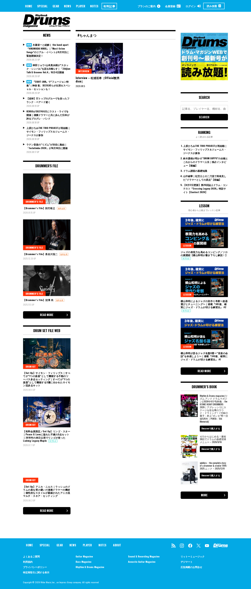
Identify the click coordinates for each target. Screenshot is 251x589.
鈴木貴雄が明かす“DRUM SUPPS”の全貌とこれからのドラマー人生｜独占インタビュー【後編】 (205, 161)
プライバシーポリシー (35, 567)
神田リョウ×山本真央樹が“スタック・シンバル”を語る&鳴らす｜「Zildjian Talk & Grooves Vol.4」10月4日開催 (48, 68)
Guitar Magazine (84, 556)
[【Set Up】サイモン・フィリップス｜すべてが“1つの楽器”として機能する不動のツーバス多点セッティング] (47, 353)
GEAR (56, 6)
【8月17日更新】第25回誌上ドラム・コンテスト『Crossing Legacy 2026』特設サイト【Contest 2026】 (205, 188)
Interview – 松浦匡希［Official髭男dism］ (98, 79)
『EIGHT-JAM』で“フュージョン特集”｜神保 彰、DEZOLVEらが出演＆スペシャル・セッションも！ (48, 85)
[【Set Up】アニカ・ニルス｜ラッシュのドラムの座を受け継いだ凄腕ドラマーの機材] (47, 467)
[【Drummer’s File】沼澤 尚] (47, 280)
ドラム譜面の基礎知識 (195, 170)
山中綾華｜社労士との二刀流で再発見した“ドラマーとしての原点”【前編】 (204, 177)
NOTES (94, 6)
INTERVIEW (83, 71)
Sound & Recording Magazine (143, 556)
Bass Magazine (83, 561)
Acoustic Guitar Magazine (141, 561)
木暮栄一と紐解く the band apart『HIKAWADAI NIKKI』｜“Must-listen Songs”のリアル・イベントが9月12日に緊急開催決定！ (47, 50)
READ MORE (46, 315)
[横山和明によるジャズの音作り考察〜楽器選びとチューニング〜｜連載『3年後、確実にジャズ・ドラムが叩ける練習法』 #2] (204, 281)
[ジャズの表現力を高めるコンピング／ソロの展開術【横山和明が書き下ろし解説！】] (204, 232)
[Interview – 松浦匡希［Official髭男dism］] (99, 58)
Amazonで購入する (210, 428)
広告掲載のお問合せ (191, 567)
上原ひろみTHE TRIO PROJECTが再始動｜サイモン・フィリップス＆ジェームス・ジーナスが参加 (48, 131)
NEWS (67, 6)
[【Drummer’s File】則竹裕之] (47, 188)
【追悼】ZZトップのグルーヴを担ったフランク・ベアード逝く (47, 100)
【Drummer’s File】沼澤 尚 (38, 300)
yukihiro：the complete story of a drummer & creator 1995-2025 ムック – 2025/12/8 (213, 465)
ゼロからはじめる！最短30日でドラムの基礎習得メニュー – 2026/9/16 (213, 439)
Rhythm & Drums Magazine (90, 567)
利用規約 (28, 561)
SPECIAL (42, 6)
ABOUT (117, 545)
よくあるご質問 (31, 556)
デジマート (187, 561)
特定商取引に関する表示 (36, 572)
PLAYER (80, 6)
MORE (204, 495)
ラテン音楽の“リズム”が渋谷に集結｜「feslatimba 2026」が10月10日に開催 (47, 146)
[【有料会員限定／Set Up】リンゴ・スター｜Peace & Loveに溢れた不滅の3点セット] (47, 412)
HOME (28, 6)
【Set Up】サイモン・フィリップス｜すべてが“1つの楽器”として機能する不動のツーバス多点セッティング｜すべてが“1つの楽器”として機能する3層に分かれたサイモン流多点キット (46, 379)
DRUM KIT (31, 366)
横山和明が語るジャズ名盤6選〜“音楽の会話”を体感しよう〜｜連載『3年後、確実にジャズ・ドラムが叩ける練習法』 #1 (204, 356)
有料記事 (109, 6)
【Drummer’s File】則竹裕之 (39, 208)
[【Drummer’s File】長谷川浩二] (47, 234)
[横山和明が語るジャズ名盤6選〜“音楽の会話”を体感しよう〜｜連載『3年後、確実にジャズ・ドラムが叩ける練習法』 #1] (204, 333)
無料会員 (61, 208)
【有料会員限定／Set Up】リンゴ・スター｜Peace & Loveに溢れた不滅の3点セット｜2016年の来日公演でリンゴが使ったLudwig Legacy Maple (46, 435)
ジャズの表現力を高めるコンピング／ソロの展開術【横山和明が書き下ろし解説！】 (204, 253)
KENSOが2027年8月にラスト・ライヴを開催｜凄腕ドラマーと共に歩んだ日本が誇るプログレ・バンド (47, 114)
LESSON (187, 245)
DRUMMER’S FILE (34, 201)
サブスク (53, 441)
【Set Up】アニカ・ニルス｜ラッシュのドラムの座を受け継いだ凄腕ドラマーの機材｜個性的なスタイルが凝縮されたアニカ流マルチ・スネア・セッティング (46, 491)
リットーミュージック (193, 556)
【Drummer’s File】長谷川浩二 (40, 254)
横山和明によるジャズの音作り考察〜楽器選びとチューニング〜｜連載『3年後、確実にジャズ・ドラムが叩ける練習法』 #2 (204, 304)
